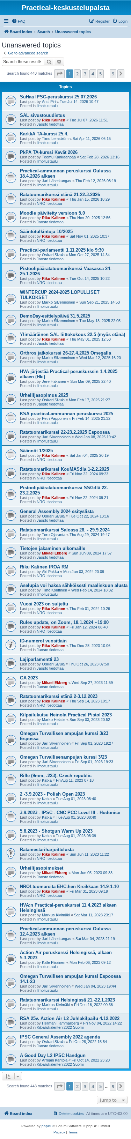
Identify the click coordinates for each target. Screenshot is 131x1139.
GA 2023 (29, 677)
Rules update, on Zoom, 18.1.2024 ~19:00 (64, 622)
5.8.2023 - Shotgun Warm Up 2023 (56, 831)
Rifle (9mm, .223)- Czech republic (56, 775)
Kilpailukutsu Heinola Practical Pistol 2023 (66, 714)
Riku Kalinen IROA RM (44, 567)
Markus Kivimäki (56, 915)
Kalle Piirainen (53, 962)
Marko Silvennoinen (58, 302)
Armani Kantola (54, 1060)
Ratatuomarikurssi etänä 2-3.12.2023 (58, 696)
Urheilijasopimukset (41, 868)
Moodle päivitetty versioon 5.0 (52, 213)
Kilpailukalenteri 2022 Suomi (60, 1027)
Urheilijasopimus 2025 (44, 395)
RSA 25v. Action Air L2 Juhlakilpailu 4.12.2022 (69, 1018)
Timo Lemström (55, 138)
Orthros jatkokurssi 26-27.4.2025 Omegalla (65, 353)
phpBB (47, 1126)
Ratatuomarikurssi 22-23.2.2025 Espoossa (65, 432)
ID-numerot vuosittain (43, 640)
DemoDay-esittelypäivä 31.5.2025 (55, 316)
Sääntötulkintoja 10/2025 (46, 231)
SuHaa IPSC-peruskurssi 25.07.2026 (58, 96)
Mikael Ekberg (54, 553)
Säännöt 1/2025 (36, 450)
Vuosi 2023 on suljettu (44, 603)
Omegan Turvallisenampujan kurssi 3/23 (63, 757)
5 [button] (100, 73)
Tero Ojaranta (53, 535)
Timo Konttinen (54, 590)
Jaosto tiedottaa (50, 124)
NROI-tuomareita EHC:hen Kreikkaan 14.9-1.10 (69, 886)
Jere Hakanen (54, 381)
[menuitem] (19, 21)
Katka (47, 780)
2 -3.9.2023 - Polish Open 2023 (52, 794)
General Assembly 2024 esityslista (57, 511)
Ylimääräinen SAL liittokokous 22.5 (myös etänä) (72, 334)
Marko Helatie (53, 719)
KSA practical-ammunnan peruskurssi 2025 (66, 413)
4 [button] (93, 73)
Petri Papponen (55, 418)
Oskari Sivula (53, 255)
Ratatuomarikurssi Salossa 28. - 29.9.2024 (65, 530)
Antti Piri (49, 101)
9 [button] (113, 73)
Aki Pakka (50, 572)
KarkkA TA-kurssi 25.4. (44, 133)
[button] (59, 73)
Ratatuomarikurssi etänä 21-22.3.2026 (60, 194)
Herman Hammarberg (60, 1023)
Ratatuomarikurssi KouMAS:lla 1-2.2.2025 (64, 469)
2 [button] (77, 73)
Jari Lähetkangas (56, 181)
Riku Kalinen (53, 120)
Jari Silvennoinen (56, 437)
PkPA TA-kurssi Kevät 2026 (49, 152)
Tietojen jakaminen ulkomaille (52, 548)
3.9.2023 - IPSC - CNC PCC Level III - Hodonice (70, 812)
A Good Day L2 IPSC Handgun (53, 1055)
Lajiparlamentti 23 (39, 659)
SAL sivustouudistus (42, 115)
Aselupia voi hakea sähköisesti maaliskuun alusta (74, 585)
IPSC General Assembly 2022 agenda (60, 1037)
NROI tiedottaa (49, 203)
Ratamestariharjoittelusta (47, 849)
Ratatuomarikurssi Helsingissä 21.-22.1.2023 (67, 1000)
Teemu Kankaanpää (59, 157)
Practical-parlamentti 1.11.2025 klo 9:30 (62, 250)
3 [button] (85, 73)
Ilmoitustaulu (47, 106)
